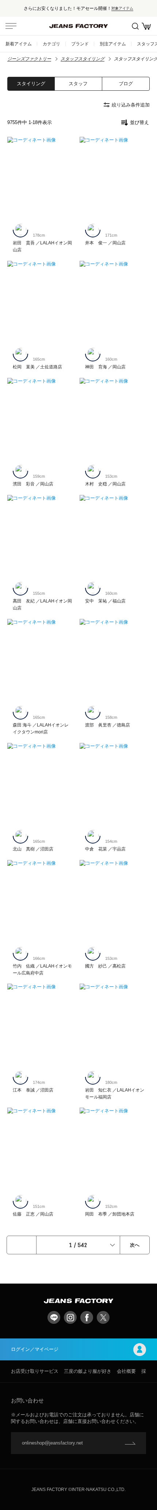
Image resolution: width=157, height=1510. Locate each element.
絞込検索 (135, 26)
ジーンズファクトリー (29, 58)
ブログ (126, 83)
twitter (103, 1317)
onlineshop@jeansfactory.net (52, 1443)
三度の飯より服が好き (87, 1371)
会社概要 (126, 1371)
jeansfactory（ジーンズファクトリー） (78, 26)
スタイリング (31, 83)
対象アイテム (122, 8)
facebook (86, 1317)
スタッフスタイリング (82, 58)
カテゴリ (51, 43)
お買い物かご (146, 26)
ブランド (80, 43)
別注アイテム (113, 43)
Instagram (70, 1317)
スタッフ (78, 83)
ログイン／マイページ (34, 1349)
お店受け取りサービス (34, 1371)
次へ (134, 1245)
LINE (53, 1317)
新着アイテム (18, 43)
